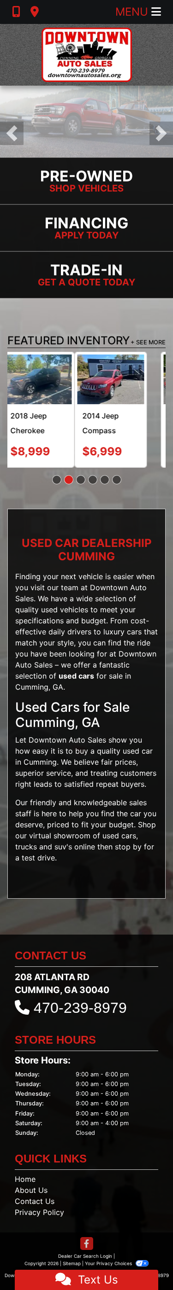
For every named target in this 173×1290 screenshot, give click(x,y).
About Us (31, 1190)
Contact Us (34, 1201)
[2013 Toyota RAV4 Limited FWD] (130, 379)
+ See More (148, 342)
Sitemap (72, 1263)
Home (25, 1179)
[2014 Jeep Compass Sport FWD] (43, 379)
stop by (128, 846)
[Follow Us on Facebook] (86, 1244)
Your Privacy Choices (109, 1263)
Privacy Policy (39, 1212)
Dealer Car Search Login (85, 1256)
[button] (12, 133)
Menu (133, 11)
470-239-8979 (80, 1007)
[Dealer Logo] (87, 55)
